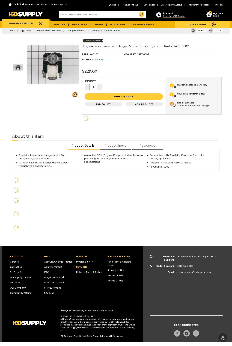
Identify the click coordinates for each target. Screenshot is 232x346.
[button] (141, 14)
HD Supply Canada (20, 277)
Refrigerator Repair (76, 31)
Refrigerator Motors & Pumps (106, 31)
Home (12, 31)
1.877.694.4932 (184, 256)
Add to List (103, 104)
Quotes (112, 5)
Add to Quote (144, 104)
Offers (98, 24)
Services (59, 24)
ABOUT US (16, 256)
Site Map (49, 293)
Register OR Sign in (174, 16)
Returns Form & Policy (89, 272)
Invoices (219, 5)
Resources (79, 24)
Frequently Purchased (198, 5)
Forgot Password (54, 277)
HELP (47, 256)
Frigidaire (97, 59)
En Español (16, 272)
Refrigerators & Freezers (49, 31)
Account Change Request (58, 261)
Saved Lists (149, 5)
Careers (14, 261)
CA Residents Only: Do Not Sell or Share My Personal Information (91, 336)
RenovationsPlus (130, 5)
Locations (15, 282)
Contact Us (16, 267)
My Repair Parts (143, 24)
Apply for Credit (53, 267)
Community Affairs (20, 293)
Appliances (26, 31)
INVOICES (81, 256)
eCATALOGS (117, 24)
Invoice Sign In (84, 261)
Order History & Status (171, 5)
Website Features (54, 282)
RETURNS (81, 267)
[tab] (83, 146)
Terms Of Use (115, 280)
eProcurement (52, 287)
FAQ (46, 272)
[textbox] (93, 87)
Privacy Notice (116, 270)
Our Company (18, 287)
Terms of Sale (115, 275)
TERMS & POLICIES (119, 256)
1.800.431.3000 (184, 266)
